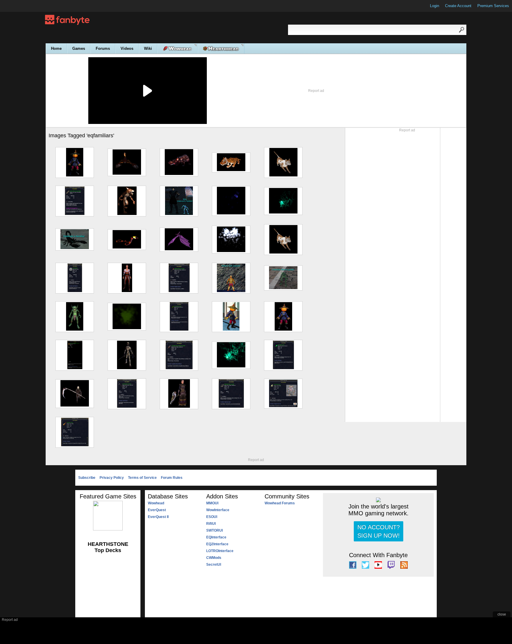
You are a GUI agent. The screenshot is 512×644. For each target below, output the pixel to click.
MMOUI (212, 503)
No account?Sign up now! (378, 531)
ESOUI (211, 517)
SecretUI (213, 564)
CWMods (213, 558)
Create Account (458, 6)
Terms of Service (142, 478)
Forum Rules (172, 478)
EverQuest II (158, 517)
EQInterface (216, 537)
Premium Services (493, 6)
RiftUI (211, 524)
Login (434, 6)
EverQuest (157, 510)
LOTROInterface (219, 551)
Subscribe (86, 478)
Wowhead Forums (280, 503)
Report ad (316, 91)
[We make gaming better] (18, 6)
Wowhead (156, 503)
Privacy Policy (112, 478)
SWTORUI (214, 530)
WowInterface (217, 510)
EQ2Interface (217, 544)
